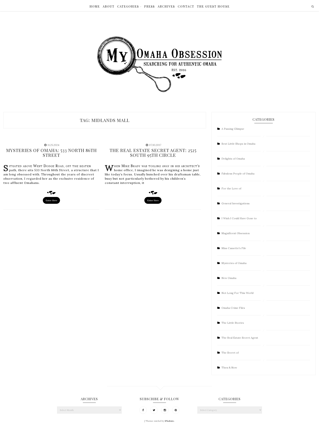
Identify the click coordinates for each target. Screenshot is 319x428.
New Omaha (229, 278)
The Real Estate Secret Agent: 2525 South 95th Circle (153, 152)
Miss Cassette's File (234, 248)
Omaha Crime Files (233, 308)
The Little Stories (233, 322)
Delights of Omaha (233, 158)
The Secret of (230, 352)
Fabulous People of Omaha (238, 173)
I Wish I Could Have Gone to (239, 218)
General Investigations (236, 203)
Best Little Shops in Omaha (238, 143)
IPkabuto (169, 421)
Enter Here (51, 200)
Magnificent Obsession (236, 233)
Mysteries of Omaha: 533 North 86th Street (51, 152)
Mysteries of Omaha (234, 263)
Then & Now (229, 367)
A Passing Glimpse (233, 128)
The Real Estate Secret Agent (240, 337)
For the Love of (231, 188)
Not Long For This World (237, 293)
